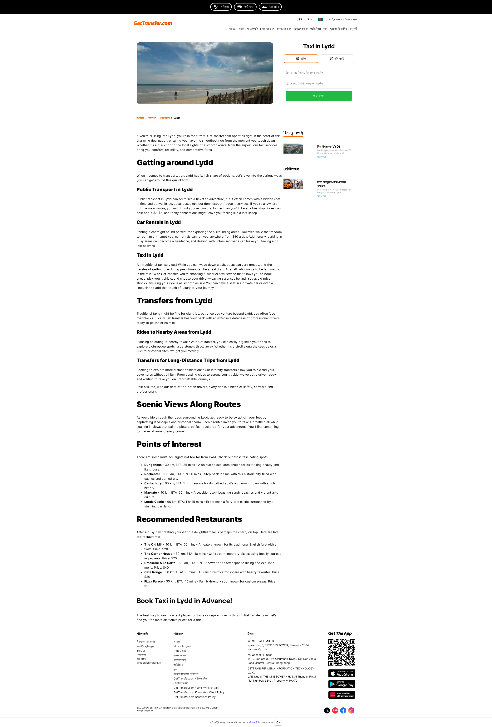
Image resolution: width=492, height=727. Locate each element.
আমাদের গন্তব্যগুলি (248, 29)
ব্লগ (325, 29)
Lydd (177, 117)
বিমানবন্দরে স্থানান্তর (146, 641)
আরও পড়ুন (321, 156)
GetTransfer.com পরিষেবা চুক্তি (190, 678)
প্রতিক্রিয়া (315, 29)
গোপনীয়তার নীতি (181, 683)
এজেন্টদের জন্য (300, 29)
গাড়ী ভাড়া (141, 655)
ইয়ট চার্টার (141, 659)
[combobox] (321, 74)
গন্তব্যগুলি (152, 117)
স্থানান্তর (140, 117)
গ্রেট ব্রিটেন (165, 117)
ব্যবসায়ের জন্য (284, 29)
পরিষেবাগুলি (142, 634)
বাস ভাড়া (141, 650)
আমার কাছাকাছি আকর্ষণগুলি (149, 663)
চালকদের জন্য (267, 29)
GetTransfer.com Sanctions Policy (195, 697)
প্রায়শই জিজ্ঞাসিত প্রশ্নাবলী (343, 29)
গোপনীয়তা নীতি (253, 722)
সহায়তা (232, 29)
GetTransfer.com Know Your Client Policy (199, 692)
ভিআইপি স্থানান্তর (145, 646)
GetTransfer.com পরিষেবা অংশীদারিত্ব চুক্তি (196, 687)
